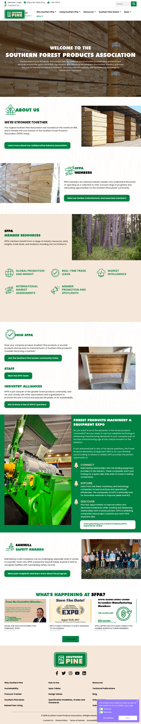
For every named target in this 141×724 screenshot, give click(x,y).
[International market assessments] (9, 290)
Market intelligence (117, 272)
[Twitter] (64, 673)
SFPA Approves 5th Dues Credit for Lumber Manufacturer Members (113, 627)
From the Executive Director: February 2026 (20, 627)
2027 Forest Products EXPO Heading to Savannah (69, 627)
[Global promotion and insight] (9, 273)
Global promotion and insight (30, 272)
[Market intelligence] (101, 273)
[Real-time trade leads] (55, 273)
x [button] (137, 701)
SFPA (38, 16)
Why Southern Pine (45, 12)
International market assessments (27, 289)
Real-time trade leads (74, 272)
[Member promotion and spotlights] (55, 290)
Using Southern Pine (68, 12)
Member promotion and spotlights (74, 289)
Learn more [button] (128, 705)
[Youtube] (77, 673)
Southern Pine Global (109, 12)
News (126, 12)
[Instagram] (71, 673)
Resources (88, 12)
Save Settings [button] (108, 718)
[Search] (134, 3)
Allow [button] (128, 718)
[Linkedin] (84, 673)
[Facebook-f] (57, 673)
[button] (70, 639)
